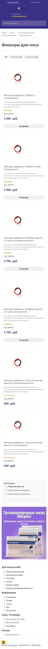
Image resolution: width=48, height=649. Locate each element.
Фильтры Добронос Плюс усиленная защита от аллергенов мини (23, 381)
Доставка (10, 578)
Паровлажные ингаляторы (19, 494)
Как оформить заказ (14, 575)
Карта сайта (11, 610)
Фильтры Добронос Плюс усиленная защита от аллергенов (23, 444)
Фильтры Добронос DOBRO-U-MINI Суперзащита (22, 168)
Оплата (9, 581)
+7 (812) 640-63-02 (19, 16)
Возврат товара (12, 585)
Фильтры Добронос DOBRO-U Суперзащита (19, 96)
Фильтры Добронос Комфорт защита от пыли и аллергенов (23, 310)
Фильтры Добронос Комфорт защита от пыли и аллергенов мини (23, 239)
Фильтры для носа (16, 486)
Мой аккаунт (35, 2)
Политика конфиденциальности (19, 588)
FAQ (7, 607)
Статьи (9, 604)
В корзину (24, 126)
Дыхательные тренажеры (18, 490)
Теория (9, 600)
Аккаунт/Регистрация (15, 571)
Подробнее (10, 626)
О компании (11, 597)
